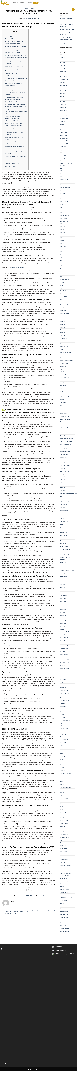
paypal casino (63, 723)
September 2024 (64, 118)
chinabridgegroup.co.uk (66, 462)
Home (36, 947)
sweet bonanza (64, 831)
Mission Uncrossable (65, 604)
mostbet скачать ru (65, 657)
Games (62, 518)
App (61, 293)
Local (61, 579)
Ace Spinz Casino (64, 279)
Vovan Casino (63, 878)
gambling (62, 507)
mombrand (62, 606)
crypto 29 (62, 479)
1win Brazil (62, 184)
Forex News (63, 499)
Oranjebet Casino (64, 700)
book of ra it (63, 385)
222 (61, 257)
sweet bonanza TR (64, 834)
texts (61, 840)
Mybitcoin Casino (64, 673)
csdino (61, 482)
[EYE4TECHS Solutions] (5, 3)
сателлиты (63, 925)
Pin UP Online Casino (65, 739)
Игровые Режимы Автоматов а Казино (15, 146)
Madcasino (62, 584)
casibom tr (62, 399)
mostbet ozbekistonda (65, 645)
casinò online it (63, 430)
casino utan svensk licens (66, 438)
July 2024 (62, 124)
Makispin (62, 587)
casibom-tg (63, 402)
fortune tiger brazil (64, 501)
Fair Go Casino (64, 488)
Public (61, 764)
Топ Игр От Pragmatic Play (12, 101)
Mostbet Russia (64, 648)
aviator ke (62, 321)
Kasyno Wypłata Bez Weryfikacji (65, 558)
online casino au (64, 690)
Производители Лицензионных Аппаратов (16, 78)
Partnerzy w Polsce (65, 720)
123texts (62, 171)
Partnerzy (62, 717)
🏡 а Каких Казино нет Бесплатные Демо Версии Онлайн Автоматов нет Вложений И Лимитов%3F (16, 57)
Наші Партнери (64, 917)
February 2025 (63, 107)
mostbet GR (63, 634)
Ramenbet (62, 770)
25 (60, 268)
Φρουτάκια (62, 903)
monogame (63, 623)
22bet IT (62, 265)
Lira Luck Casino (64, 576)
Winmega (62, 886)
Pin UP (62, 731)
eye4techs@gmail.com (61, 950)
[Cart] (75, 3)
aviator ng (62, 327)
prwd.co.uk (62, 762)
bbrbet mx (62, 349)
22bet (61, 260)
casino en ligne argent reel (66, 410)
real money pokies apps (66, 776)
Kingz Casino (63, 565)
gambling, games (64, 510)
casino (61, 405)
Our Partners (63, 703)
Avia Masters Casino (65, 304)
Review (62, 778)
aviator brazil (63, 310)
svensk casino (63, 829)
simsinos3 (62, 792)
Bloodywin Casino (64, 377)
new (61, 676)
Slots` (61, 803)
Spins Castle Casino (65, 817)
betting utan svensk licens (66, 360)
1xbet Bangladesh (64, 215)
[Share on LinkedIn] (36, 890)
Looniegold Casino (64, 581)
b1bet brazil (63, 335)
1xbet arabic (63, 212)
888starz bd (63, 277)
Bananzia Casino (64, 338)
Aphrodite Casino (64, 290)
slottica (62, 806)
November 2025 (64, 82)
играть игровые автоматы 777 (17, 267)
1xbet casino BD (64, 221)
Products (22, 2)
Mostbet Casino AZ (64, 632)
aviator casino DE (64, 313)
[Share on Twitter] (25, 890)
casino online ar (64, 427)
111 (61, 168)
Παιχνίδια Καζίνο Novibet (66, 897)
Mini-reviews (63, 601)
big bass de (63, 366)
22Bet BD (62, 263)
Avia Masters (63, 302)
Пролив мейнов (64, 920)
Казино (62, 908)
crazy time (62, 468)
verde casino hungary (65, 865)
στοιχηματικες (63, 900)
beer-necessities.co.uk (65, 352)
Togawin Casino (64, 848)
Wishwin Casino (64, 892)
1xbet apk (62, 210)
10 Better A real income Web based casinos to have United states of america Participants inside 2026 (67, 31)
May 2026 (62, 65)
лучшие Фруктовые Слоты (12, 149)
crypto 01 (62, 476)
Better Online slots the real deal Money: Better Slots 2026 (66, 39)
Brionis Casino (63, 394)
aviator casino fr (64, 316)
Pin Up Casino (63, 737)
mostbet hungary (64, 637)
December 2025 (64, 79)
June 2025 (62, 96)
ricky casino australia (65, 787)
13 (60, 173)
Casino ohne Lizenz (65, 419)
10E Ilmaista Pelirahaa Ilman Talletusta (67, 164)
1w (61, 176)
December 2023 (64, 138)
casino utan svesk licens (66, 441)
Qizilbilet (62, 767)
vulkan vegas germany (65, 881)
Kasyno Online (63, 552)
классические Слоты (10, 166)
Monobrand (63, 618)
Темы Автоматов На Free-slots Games (15, 66)
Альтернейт (63, 906)
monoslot (62, 626)
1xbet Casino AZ (64, 218)
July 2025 (62, 93)
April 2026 (62, 68)
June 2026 (62, 62)
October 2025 (63, 85)
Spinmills (62, 815)
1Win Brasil (63, 182)
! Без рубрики (63, 155)
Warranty (37, 953)
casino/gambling (64, 454)
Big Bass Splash (64, 369)
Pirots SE (62, 748)
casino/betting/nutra (65, 451)
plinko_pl (62, 759)
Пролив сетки (63, 922)
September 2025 (64, 88)
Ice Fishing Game (64, 532)
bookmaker (63, 388)
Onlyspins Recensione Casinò (65, 696)
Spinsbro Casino (64, 820)
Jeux (61, 540)
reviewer (62, 784)
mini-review (63, 598)
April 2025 (62, 102)
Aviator (62, 307)
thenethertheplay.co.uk (65, 843)
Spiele (61, 809)
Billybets (62, 371)
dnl (38, 18)
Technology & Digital (65, 837)
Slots (61, 801)
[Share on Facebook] (22, 890)
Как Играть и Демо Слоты (11, 109)
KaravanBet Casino (65, 549)
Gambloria (62, 513)
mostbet (62, 629)
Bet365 (62, 355)
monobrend (63, 620)
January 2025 (63, 110)
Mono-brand (63, 615)
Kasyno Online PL (64, 554)
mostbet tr (62, 651)
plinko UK (62, 756)
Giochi (61, 524)
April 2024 (62, 129)
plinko (61, 750)
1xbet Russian (63, 249)
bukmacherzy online (65, 396)
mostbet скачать (64, 654)
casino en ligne (63, 408)
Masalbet (62, 593)
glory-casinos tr (64, 527)
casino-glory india (64, 448)
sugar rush (62, 826)
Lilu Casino (62, 573)
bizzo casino (63, 374)
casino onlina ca (64, 424)
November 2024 (64, 115)
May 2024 (62, 127)
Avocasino (62, 330)
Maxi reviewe (63, 595)
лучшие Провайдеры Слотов (12, 163)
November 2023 (64, 141)
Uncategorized (29, 8)
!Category (62, 158)
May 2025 (62, 99)
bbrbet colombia (64, 346)
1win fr (61, 190)
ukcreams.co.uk (64, 851)
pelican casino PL (64, 728)
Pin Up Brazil (63, 734)
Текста (62, 934)
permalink (41, 895)
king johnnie (63, 562)
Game (61, 515)
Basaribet (62, 343)
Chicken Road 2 (64, 460)
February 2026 (63, 74)
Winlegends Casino (65, 883)
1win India (62, 193)
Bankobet (62, 341)
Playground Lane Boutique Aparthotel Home (66, 25)
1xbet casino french (65, 224)
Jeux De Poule (63, 543)
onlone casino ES (64, 693)
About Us (15, 2)
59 (60, 271)
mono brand (63, 609)
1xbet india (62, 226)
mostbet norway (64, 643)
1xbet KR (62, 232)
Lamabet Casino (64, 567)
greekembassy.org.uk (65, 529)
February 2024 (63, 132)
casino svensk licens (65, 433)
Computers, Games (65, 465)
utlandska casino (64, 859)
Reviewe (62, 781)
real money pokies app (65, 773)
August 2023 (63, 146)
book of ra (62, 383)
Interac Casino (63, 535)
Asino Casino (63, 296)
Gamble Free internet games (67, 43)
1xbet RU (62, 243)
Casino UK (62, 435)
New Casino (63, 679)
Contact (29, 2)
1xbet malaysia (64, 235)
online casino (63, 687)
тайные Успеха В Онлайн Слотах (13, 120)
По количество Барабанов (12, 80)
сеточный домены (64, 931)
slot (61, 795)
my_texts (62, 671)
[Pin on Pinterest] (30, 890)
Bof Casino (62, 380)
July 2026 (62, 60)
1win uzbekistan (64, 201)
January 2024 (63, 135)
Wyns (61, 895)
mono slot (62, 612)
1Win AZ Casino (64, 179)
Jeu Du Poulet (63, 538)
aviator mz (62, 324)
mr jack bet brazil (64, 662)
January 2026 (63, 76)
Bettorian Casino (64, 363)
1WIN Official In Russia (66, 196)
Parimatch (62, 711)
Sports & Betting (64, 823)
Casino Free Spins (64, 416)
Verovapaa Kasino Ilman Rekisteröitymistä (66, 874)
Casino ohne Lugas (65, 422)
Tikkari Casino (63, 845)
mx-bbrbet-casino (64, 668)
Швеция (62, 936)
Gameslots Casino (64, 521)
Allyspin (62, 288)
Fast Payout (63, 490)
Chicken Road (63, 457)
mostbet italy (63, 640)
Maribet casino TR (64, 590)
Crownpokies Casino (65, 474)
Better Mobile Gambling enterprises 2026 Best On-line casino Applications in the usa (67, 19)
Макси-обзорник (64, 914)
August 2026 (63, 57)
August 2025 (63, 90)
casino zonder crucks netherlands (65, 445)
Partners (62, 714)
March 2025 (63, 104)
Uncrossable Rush (64, 856)
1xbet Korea (63, 229)
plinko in (62, 753)
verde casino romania (65, 870)
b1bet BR (62, 332)
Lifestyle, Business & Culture (67, 570)
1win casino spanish (65, 187)
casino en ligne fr (64, 413)
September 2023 (64, 143)
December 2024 (64, 113)
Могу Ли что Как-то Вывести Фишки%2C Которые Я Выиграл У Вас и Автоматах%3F (15, 36)
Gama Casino (63, 504)
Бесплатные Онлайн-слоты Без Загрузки (15, 156)
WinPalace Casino (64, 889)
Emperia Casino (64, 485)
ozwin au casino (64, 709)
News (61, 682)
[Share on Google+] (33, 890)
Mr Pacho (62, 665)
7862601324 (59, 946)
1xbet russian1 (63, 251)
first (61, 496)
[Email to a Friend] (27, 890)
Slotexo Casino (64, 798)
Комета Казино (64, 911)
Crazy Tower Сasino (65, 471)
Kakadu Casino (64, 546)
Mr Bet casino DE (64, 659)
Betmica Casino (64, 357)
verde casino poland (65, 868)
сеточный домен (64, 928)
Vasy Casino (63, 862)
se (60, 790)
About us (37, 949)
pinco (61, 745)
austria (61, 299)
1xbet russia (63, 246)
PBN (61, 725)
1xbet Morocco (63, 237)
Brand (61, 391)
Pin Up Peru (63, 742)
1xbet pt (62, 240)
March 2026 (63, 71)
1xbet (61, 207)
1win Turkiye (63, 198)
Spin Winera (63, 812)
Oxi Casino (63, 706)
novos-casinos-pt (64, 685)
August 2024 (63, 121)
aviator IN (62, 318)
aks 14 (61, 285)
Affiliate (62, 282)
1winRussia (63, 204)
